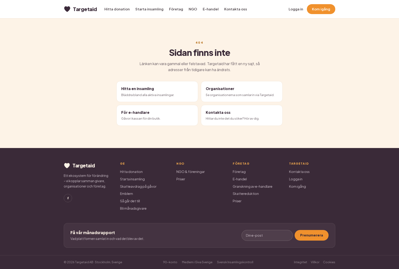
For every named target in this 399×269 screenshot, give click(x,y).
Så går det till (130, 201)
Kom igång (321, 9)
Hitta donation (117, 9)
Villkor (315, 262)
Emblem (126, 193)
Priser (180, 179)
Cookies (329, 262)
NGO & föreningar (190, 171)
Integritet (300, 262)
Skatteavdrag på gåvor (138, 186)
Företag (176, 9)
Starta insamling (149, 9)
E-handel (211, 9)
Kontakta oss (235, 9)
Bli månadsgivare (133, 208)
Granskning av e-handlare (252, 186)
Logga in (296, 9)
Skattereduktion (246, 193)
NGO (193, 9)
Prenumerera (311, 235)
